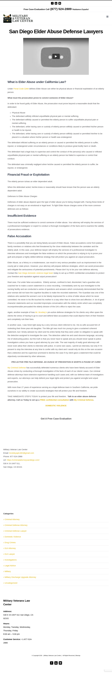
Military (8, 571)
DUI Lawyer (10, 554)
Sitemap (77, 655)
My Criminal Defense (17, 368)
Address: (7, 611)
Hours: (6, 624)
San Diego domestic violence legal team (35, 273)
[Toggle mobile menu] (107, 16)
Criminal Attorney (12, 519)
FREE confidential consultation (54, 400)
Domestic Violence (13, 537)
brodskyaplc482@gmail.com (21, 453)
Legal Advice (10, 566)
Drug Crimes (10, 542)
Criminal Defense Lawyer (16, 531)
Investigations (11, 560)
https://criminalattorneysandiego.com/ (23, 460)
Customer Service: (12, 639)
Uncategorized (11, 583)
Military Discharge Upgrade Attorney (20, 577)
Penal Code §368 (21, 89)
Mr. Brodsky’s (41, 312)
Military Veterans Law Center (52, 655)
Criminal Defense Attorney (16, 525)
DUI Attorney (10, 548)
